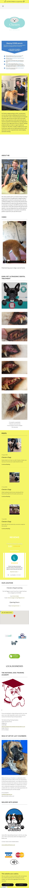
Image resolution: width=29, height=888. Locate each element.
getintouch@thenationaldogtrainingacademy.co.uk (13, 726)
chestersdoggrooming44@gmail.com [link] (16, 597)
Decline (8, 884)
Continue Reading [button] (6, 464)
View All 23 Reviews (14, 550)
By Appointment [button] (15, 605)
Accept (21, 884)
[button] (3, 6)
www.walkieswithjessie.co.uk (8, 844)
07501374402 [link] (15, 596)
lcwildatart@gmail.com (7, 794)
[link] (14, 453)
